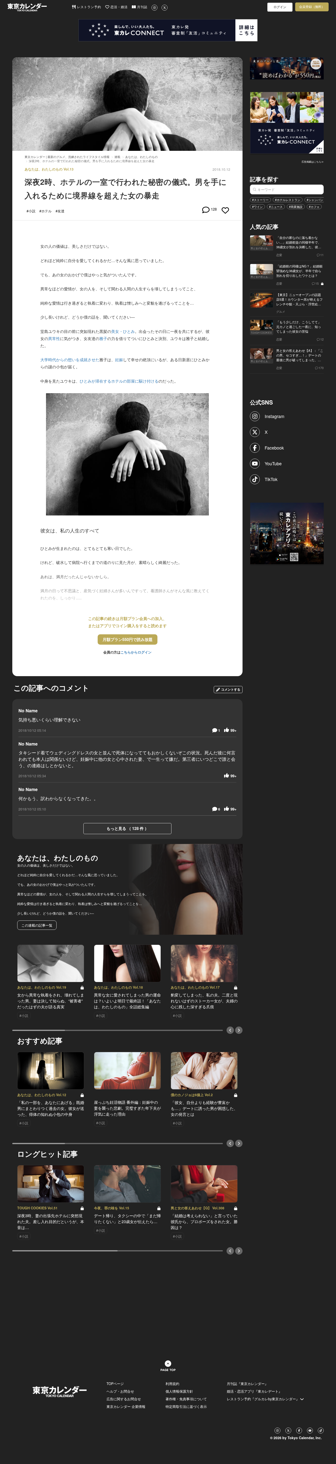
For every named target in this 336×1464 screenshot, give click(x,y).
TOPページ (115, 1383)
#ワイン (257, 206)
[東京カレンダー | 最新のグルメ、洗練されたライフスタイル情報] (39, 7)
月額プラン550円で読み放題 (128, 639)
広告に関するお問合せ (124, 1399)
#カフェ (314, 206)
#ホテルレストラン (287, 200)
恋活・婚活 (118, 7)
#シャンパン (315, 200)
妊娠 (119, 359)
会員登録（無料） (312, 7)
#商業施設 (296, 206)
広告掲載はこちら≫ (313, 161)
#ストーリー (260, 200)
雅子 (103, 338)
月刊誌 (141, 7)
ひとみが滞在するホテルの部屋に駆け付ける (119, 381)
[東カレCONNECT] (168, 30)
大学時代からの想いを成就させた (69, 359)
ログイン (280, 7)
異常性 (54, 338)
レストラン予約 (88, 7)
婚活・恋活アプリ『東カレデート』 (254, 1391)
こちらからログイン (136, 652)
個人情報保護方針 (179, 1391)
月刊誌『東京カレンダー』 (247, 1383)
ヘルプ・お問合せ (120, 1391)
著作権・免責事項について (186, 1399)
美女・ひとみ (123, 331)
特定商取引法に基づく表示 (186, 1406)
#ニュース (276, 206)
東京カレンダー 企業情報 (126, 1406)
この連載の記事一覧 (36, 925)
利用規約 (172, 1383)
